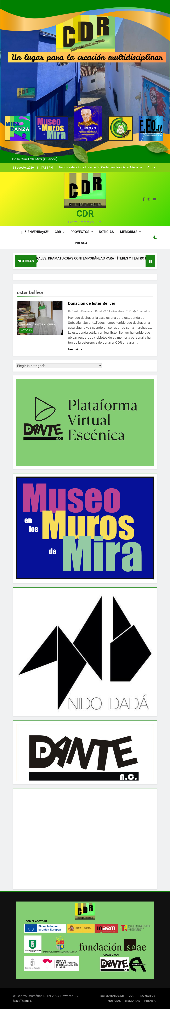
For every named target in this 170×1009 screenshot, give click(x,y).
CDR (85, 213)
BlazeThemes (22, 1000)
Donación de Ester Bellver (91, 303)
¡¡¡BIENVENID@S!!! (35, 232)
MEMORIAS (128, 232)
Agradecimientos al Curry (38, 324)
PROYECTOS (79, 232)
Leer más (74, 349)
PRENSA (81, 243)
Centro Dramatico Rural (87, 311)
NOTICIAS (106, 232)
